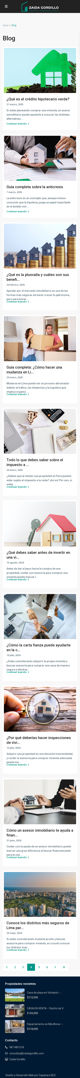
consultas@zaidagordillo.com (26, 1053)
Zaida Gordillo (17, 1059)
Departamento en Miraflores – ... (46, 1024)
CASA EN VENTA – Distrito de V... (46, 1008)
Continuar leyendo (17, 123)
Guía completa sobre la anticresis (35, 187)
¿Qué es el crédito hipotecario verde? (38, 99)
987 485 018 (16, 1047)
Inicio (5, 25)
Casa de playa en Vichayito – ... (45, 992)
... (37, 576)
